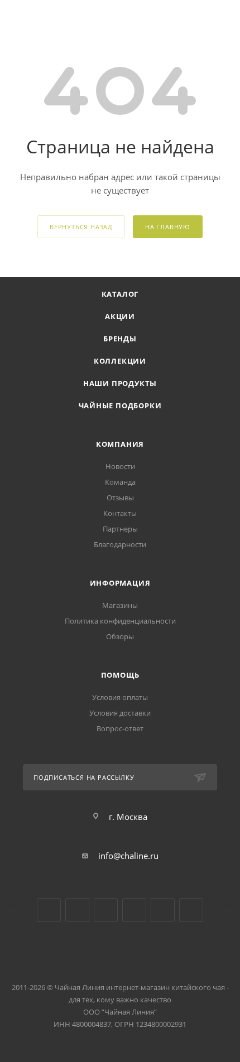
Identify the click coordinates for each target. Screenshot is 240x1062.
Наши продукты (120, 383)
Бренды (120, 339)
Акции (120, 316)
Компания (120, 444)
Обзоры (120, 636)
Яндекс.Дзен (134, 910)
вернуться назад (81, 227)
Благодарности (120, 544)
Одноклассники (106, 910)
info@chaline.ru (128, 855)
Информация (120, 583)
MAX (191, 910)
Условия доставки (120, 713)
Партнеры (120, 529)
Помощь (120, 675)
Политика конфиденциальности (120, 621)
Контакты (120, 513)
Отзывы (120, 498)
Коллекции (120, 361)
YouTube (77, 910)
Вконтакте (49, 910)
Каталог (120, 294)
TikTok (163, 910)
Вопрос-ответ (120, 728)
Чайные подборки (120, 405)
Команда (120, 482)
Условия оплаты (120, 697)
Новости (120, 466)
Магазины (120, 605)
